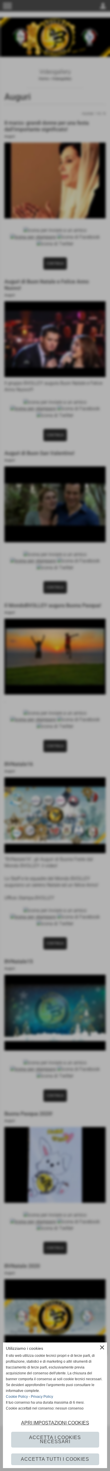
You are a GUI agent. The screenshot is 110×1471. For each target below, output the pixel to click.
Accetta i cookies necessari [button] (55, 1439)
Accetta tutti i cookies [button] (55, 1459)
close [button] (102, 1347)
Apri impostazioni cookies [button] (55, 1422)
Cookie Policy (17, 1397)
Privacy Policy (42, 1397)
